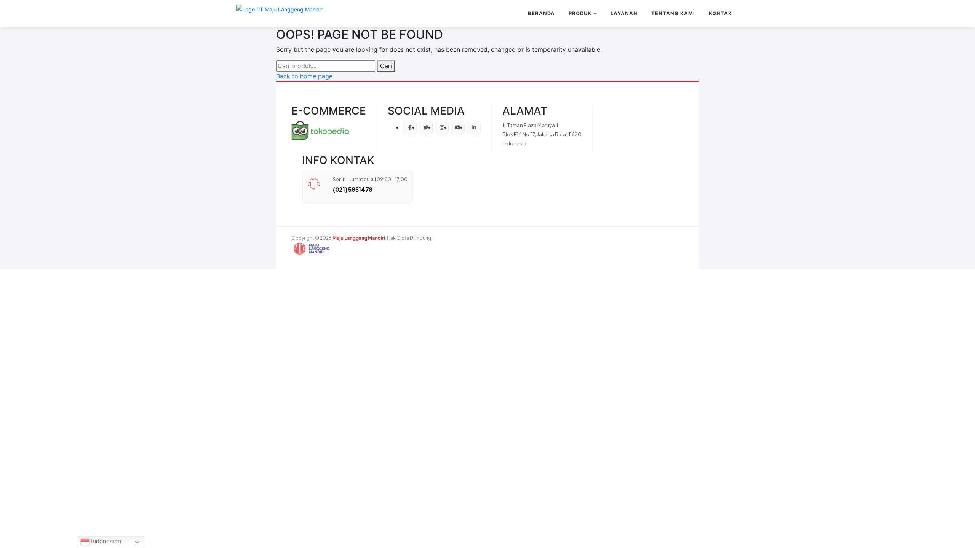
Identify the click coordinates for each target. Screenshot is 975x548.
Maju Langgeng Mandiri (358, 238)
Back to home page (304, 76)
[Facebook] (410, 127)
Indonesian (105, 541)
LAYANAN (624, 13)
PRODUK (580, 13)
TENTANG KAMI (673, 13)
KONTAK (720, 13)
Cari (386, 66)
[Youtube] (458, 127)
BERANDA (541, 13)
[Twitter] (426, 127)
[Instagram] (442, 127)
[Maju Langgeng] (279, 14)
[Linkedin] (474, 127)
